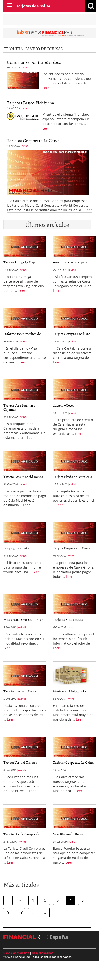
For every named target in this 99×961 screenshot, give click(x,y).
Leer (45, 87)
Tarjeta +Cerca (63, 405)
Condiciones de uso (16, 953)
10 (21, 912)
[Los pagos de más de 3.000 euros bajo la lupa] (24, 532)
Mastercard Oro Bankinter (23, 619)
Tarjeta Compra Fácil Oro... (73, 333)
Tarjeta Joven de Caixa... (21, 691)
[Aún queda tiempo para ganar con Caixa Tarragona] (74, 246)
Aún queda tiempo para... (71, 262)
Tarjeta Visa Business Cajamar (19, 407)
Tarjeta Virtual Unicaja (20, 762)
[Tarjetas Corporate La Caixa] (48, 172)
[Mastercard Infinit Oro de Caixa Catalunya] (71, 676)
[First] (8, 900)
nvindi (25, 67)
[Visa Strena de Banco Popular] (74, 818)
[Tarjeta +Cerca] (74, 389)
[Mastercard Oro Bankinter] (24, 604)
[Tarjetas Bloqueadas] (74, 604)
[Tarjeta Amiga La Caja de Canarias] (24, 246)
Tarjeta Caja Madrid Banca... (24, 476)
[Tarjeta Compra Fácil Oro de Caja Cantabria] (74, 318)
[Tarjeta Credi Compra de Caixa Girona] (24, 818)
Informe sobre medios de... (23, 333)
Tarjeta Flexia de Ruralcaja (72, 476)
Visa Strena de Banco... (70, 834)
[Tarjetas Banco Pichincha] (23, 115)
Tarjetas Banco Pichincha (30, 102)
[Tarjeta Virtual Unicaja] (24, 746)
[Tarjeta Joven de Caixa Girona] (24, 675)
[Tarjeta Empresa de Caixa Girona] (74, 532)
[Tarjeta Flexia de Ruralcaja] (74, 461)
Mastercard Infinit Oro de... (73, 691)
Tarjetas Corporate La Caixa (33, 140)
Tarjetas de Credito (33, 5)
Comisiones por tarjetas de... (34, 62)
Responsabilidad (42, 953)
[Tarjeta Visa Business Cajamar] (24, 389)
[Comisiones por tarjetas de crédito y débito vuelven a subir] (23, 80)
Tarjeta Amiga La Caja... (20, 262)
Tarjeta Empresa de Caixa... (73, 548)
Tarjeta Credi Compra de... (23, 834)
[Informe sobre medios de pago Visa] (24, 318)
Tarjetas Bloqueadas (68, 619)
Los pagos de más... (17, 548)
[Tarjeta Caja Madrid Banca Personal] (24, 461)
